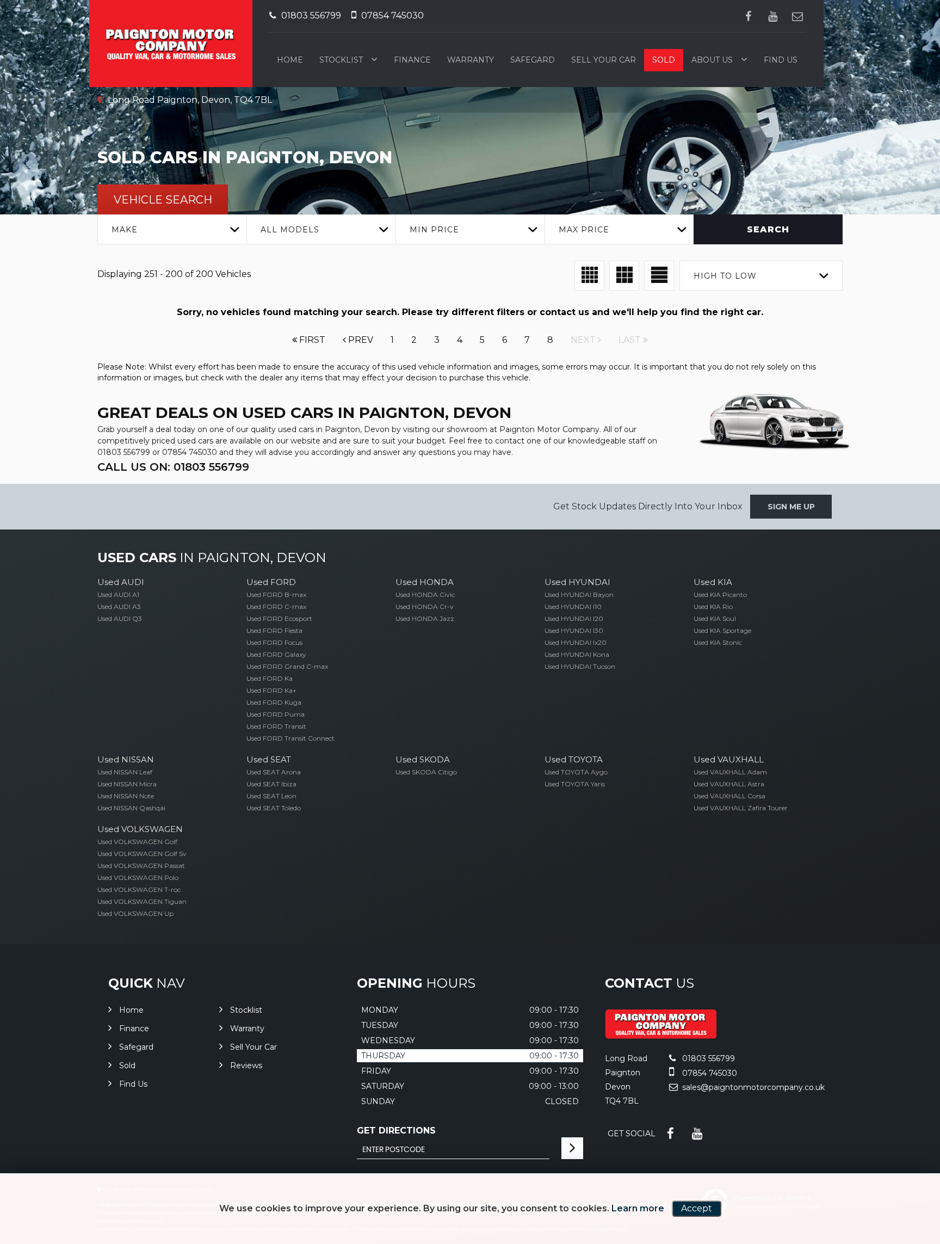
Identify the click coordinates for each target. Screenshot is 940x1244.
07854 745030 (391, 15)
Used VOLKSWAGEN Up (135, 913)
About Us (712, 60)
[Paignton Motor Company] (660, 1036)
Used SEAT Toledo (273, 808)
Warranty (470, 60)
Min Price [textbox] (434, 230)
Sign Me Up (791, 507)
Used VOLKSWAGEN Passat (141, 865)
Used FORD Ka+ (271, 690)
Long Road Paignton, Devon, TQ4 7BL (189, 100)
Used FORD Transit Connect (290, 738)
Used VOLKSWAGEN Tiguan (142, 901)
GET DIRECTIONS (396, 1130)
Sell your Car (603, 60)
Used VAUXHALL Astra (729, 784)
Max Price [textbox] (584, 230)
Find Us (780, 60)
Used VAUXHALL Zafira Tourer (741, 808)
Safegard (532, 60)
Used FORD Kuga (273, 702)
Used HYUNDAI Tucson (580, 666)
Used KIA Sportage (722, 630)
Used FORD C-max (276, 606)
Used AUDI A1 (118, 594)
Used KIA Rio (713, 606)
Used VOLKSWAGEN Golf (137, 841)
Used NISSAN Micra (127, 784)
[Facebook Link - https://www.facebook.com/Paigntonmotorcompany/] (748, 16)
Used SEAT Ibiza (271, 784)
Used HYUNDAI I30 (574, 630)
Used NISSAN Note (125, 796)
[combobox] (171, 229)
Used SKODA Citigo (426, 772)
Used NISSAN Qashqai (131, 808)
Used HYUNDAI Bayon (579, 594)
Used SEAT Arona (273, 772)
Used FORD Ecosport (279, 618)
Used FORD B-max (276, 594)
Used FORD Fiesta (274, 630)
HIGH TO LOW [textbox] (725, 276)
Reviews (246, 1065)
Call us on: (173, 466)
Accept (696, 1208)
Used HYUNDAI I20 (574, 618)
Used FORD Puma (275, 714)
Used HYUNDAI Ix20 (576, 642)
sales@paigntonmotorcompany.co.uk (753, 1087)
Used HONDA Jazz (424, 618)
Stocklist (341, 60)
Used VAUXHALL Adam (730, 772)
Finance (412, 60)
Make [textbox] (125, 230)
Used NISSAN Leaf (124, 772)
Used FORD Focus (274, 642)
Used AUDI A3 (119, 606)
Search (768, 229)
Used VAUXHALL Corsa (729, 796)
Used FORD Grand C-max (287, 666)
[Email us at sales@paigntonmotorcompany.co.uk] (797, 16)
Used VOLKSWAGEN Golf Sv (142, 853)
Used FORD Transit (276, 726)
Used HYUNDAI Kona (577, 654)
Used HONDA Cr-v (424, 606)
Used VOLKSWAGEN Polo (137, 877)
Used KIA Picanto (720, 594)
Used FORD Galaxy (276, 654)
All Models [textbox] (290, 230)
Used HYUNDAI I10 (573, 606)
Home (290, 60)
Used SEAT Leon (271, 796)
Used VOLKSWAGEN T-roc (139, 889)
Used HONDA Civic (425, 594)
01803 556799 (310, 15)
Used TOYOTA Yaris (575, 784)
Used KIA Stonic (718, 642)
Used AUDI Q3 (119, 618)
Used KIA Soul (715, 618)
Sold (663, 60)
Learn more (637, 1208)
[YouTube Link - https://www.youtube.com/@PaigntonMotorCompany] (772, 16)
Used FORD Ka (269, 678)
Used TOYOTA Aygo (576, 772)
